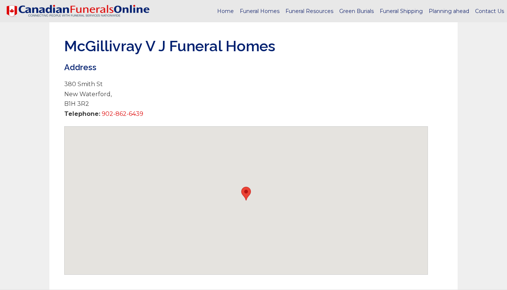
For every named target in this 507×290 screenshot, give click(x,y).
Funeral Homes (259, 11)
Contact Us (489, 11)
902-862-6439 (121, 113)
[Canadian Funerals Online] (78, 11)
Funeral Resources (309, 11)
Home (225, 11)
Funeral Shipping (401, 11)
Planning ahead (449, 11)
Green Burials (356, 11)
